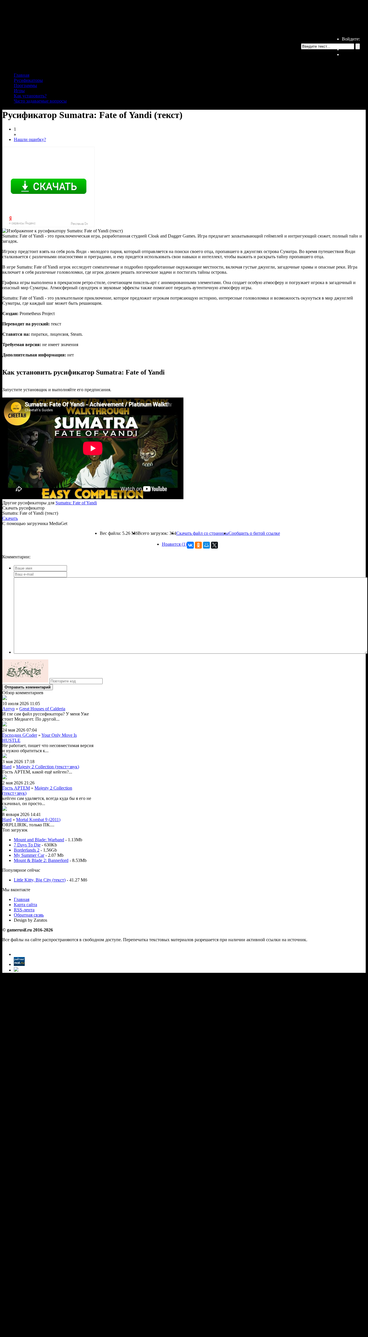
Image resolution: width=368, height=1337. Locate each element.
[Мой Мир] (206, 545)
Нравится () (174, 544)
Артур (8, 708)
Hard (7, 766)
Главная (21, 75)
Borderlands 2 (26, 850)
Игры (19, 90)
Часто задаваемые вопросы (40, 101)
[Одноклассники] (198, 545)
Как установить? (30, 95)
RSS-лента (24, 909)
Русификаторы (28, 80)
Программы (25, 85)
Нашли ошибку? (30, 139)
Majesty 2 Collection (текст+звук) (47, 766)
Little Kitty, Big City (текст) (40, 879)
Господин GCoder (19, 735)
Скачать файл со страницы (202, 533)
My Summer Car (29, 855)
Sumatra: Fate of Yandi (76, 502)
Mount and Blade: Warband (39, 839)
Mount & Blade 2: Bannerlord (41, 860)
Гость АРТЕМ (16, 788)
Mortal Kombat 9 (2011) (38, 819)
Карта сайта (25, 904)
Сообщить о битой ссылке (254, 533)
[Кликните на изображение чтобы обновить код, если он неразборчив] (25, 680)
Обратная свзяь (29, 914)
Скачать (10, 518)
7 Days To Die (27, 844)
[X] (214, 545)
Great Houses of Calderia (42, 708)
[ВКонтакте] (190, 545)
